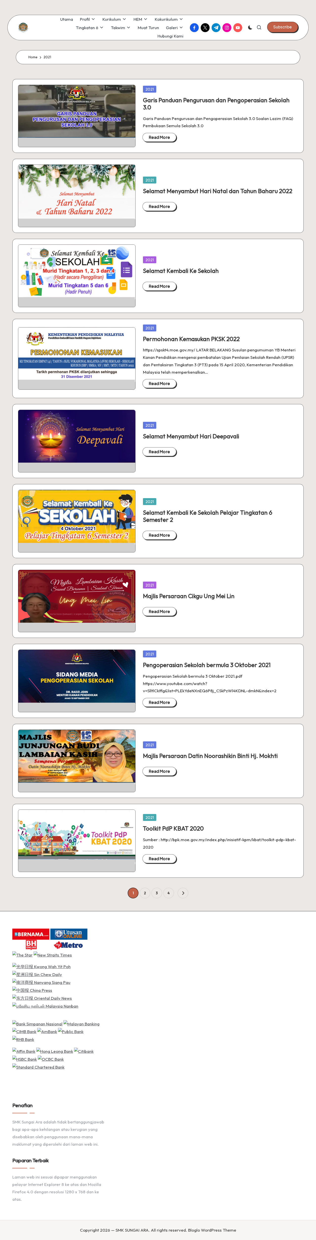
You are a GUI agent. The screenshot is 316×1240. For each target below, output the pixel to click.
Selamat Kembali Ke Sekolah (181, 270)
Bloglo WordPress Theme (212, 1230)
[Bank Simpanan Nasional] (37, 1023)
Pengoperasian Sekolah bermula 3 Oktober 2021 (207, 665)
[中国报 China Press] (32, 989)
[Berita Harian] (30, 944)
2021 (149, 89)
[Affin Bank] (23, 1050)
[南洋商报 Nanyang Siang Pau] (41, 981)
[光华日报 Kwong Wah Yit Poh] (41, 966)
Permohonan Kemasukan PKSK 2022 (191, 339)
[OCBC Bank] (51, 1058)
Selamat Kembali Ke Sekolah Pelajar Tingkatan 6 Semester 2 (207, 516)
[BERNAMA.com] (30, 933)
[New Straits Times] (53, 954)
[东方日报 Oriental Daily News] (42, 997)
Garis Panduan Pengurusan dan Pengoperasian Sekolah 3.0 (216, 103)
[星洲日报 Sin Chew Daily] (37, 973)
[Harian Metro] (68, 944)
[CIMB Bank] (24, 1031)
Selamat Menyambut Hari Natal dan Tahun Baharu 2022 (217, 191)
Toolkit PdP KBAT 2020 (173, 828)
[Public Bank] (70, 1031)
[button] (282, 27)
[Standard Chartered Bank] (38, 1066)
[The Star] (22, 954)
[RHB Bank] (23, 1038)
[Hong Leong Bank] (54, 1050)
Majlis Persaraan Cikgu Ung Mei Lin (189, 596)
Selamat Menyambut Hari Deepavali (191, 436)
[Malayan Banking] (81, 1023)
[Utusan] (68, 933)
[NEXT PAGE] (183, 893)
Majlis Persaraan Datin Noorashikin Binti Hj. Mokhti (210, 755)
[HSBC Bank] (24, 1058)
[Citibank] (84, 1050)
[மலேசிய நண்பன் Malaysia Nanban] (45, 1005)
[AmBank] (47, 1031)
